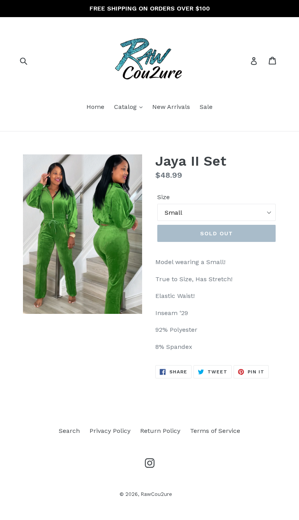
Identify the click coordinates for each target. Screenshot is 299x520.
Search (69, 430)
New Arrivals (171, 106)
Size (163, 197)
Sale (206, 106)
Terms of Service (215, 430)
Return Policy (160, 430)
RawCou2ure (156, 494)
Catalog (126, 106)
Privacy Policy (110, 430)
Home (95, 106)
